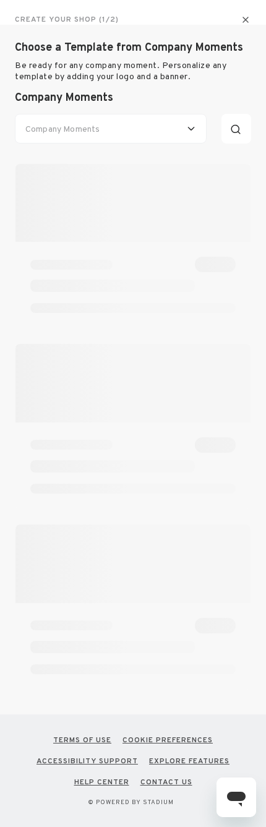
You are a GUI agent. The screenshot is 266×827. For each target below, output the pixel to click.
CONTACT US (166, 781)
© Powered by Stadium (131, 802)
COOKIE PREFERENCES (167, 739)
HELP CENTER (101, 781)
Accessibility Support (87, 760)
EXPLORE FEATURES (189, 760)
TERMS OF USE (82, 739)
